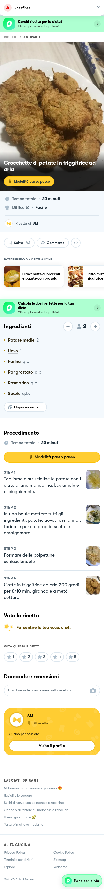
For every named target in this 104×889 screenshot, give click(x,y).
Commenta (56, 243)
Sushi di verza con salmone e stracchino (34, 803)
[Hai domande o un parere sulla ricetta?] (47, 690)
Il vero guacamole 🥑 (20, 817)
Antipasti (31, 37)
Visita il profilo (52, 745)
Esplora (9, 867)
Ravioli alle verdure (18, 795)
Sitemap (59, 860)
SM (35, 223)
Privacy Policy (14, 852)
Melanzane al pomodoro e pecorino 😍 (33, 788)
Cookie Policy (63, 852)
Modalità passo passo (32, 181)
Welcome (60, 867)
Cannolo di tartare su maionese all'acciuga (36, 810)
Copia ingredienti (28, 407)
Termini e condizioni (18, 860)
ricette (10, 37)
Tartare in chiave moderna (23, 824)
